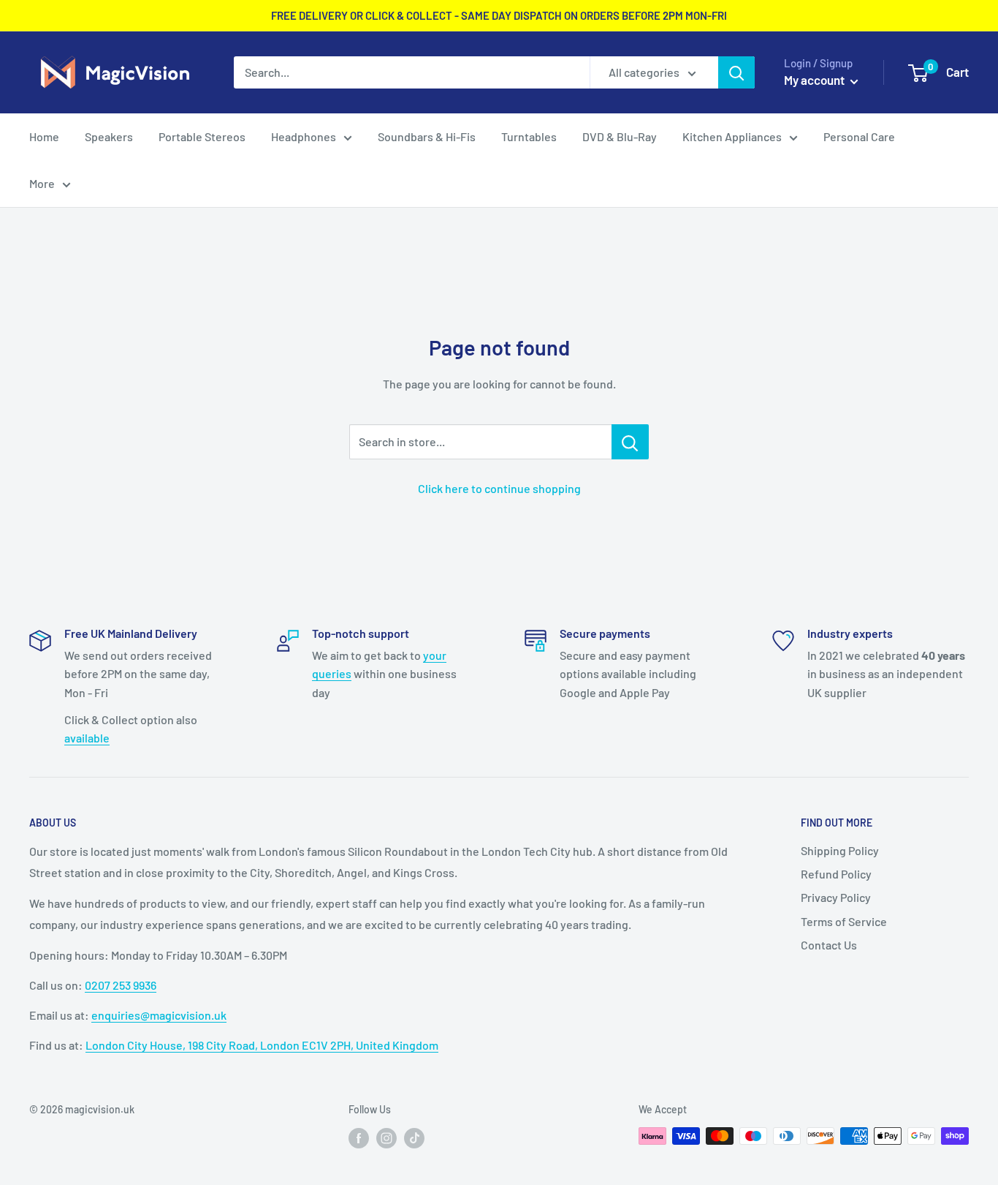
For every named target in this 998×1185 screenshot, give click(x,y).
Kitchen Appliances (732, 136)
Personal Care (859, 136)
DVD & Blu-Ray (619, 136)
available (87, 738)
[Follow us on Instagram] (386, 1137)
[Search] (736, 72)
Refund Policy (836, 874)
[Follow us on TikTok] (414, 1137)
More (42, 183)
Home (44, 136)
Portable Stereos (202, 136)
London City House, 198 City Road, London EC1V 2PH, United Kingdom (261, 1045)
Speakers (109, 136)
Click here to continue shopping (499, 488)
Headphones (303, 136)
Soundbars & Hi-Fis (427, 136)
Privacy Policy (836, 897)
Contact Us (829, 945)
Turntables (529, 136)
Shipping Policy (840, 850)
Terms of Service (844, 921)
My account (815, 79)
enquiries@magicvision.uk (158, 1015)
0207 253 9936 (120, 985)
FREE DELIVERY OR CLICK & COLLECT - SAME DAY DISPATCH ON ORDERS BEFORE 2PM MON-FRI (499, 15)
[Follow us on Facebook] (358, 1137)
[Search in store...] (630, 441)
